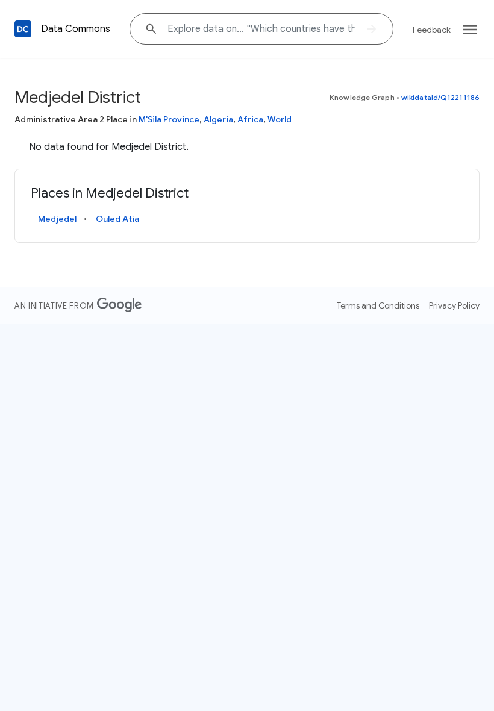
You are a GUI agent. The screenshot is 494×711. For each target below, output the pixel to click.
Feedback (432, 29)
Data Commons (75, 29)
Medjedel (57, 218)
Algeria (218, 119)
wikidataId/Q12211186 (440, 97)
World (279, 119)
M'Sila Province (169, 119)
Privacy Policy (454, 305)
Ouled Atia (117, 218)
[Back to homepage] (22, 28)
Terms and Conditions (378, 305)
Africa (250, 119)
